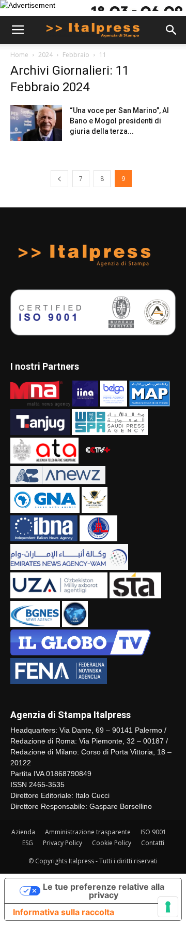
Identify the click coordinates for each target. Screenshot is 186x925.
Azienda (23, 832)
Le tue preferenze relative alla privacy (103, 890)
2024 (45, 54)
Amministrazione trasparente (88, 832)
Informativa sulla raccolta (63, 912)
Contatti (152, 842)
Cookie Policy (111, 842)
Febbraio (76, 54)
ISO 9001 (153, 832)
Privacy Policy (62, 842)
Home (19, 54)
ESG (27, 842)
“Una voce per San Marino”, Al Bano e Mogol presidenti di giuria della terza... (119, 120)
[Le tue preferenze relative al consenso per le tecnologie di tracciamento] (168, 907)
